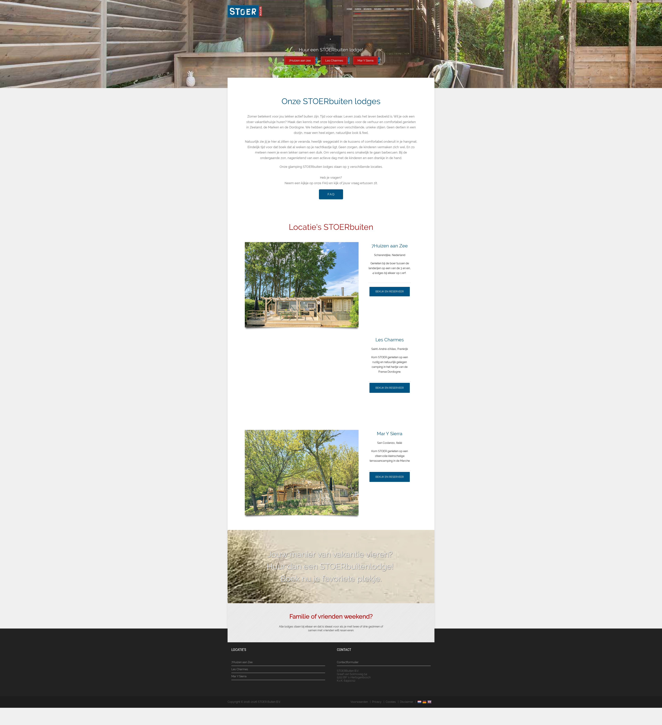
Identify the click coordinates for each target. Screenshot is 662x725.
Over (399, 9)
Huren (358, 9)
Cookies (391, 701)
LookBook (389, 9)
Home (349, 9)
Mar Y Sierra (239, 676)
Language (409, 9)
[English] (429, 702)
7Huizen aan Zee (242, 662)
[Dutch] (419, 702)
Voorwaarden (359, 701)
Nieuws (377, 9)
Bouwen (368, 9)
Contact (420, 9)
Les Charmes (239, 669)
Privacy (377, 701)
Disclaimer (406, 701)
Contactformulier (348, 662)
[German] (424, 702)
